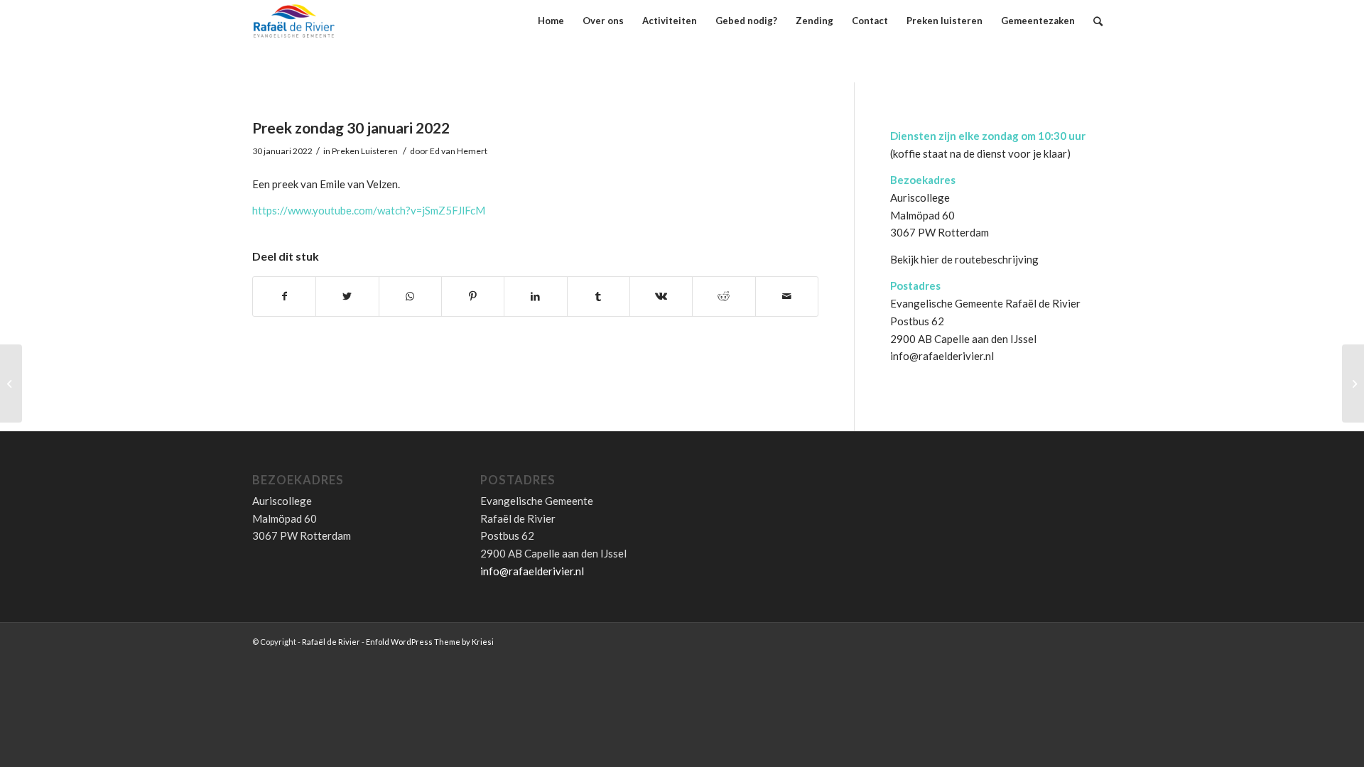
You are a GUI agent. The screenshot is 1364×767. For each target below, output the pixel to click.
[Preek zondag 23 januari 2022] (11, 383)
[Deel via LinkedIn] (535, 296)
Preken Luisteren (365, 151)
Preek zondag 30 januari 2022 (351, 127)
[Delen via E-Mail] (787, 296)
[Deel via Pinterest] (473, 296)
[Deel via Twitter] (347, 296)
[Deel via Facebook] (284, 296)
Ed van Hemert (458, 151)
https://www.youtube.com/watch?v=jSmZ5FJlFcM (368, 210)
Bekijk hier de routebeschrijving (964, 259)
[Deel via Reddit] (723, 296)
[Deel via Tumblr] (598, 296)
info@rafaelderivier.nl (942, 355)
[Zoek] (1098, 21)
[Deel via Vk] (661, 296)
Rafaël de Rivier (331, 641)
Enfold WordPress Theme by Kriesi (430, 641)
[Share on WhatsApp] (410, 296)
